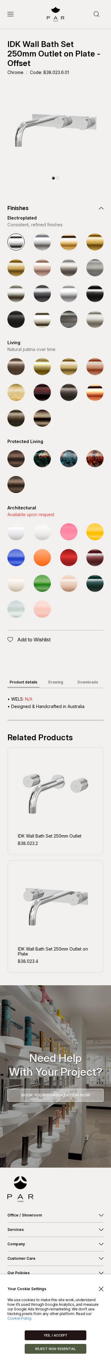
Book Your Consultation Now (55, 1094)
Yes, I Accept (56, 1335)
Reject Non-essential (55, 1349)
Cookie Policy (19, 1318)
